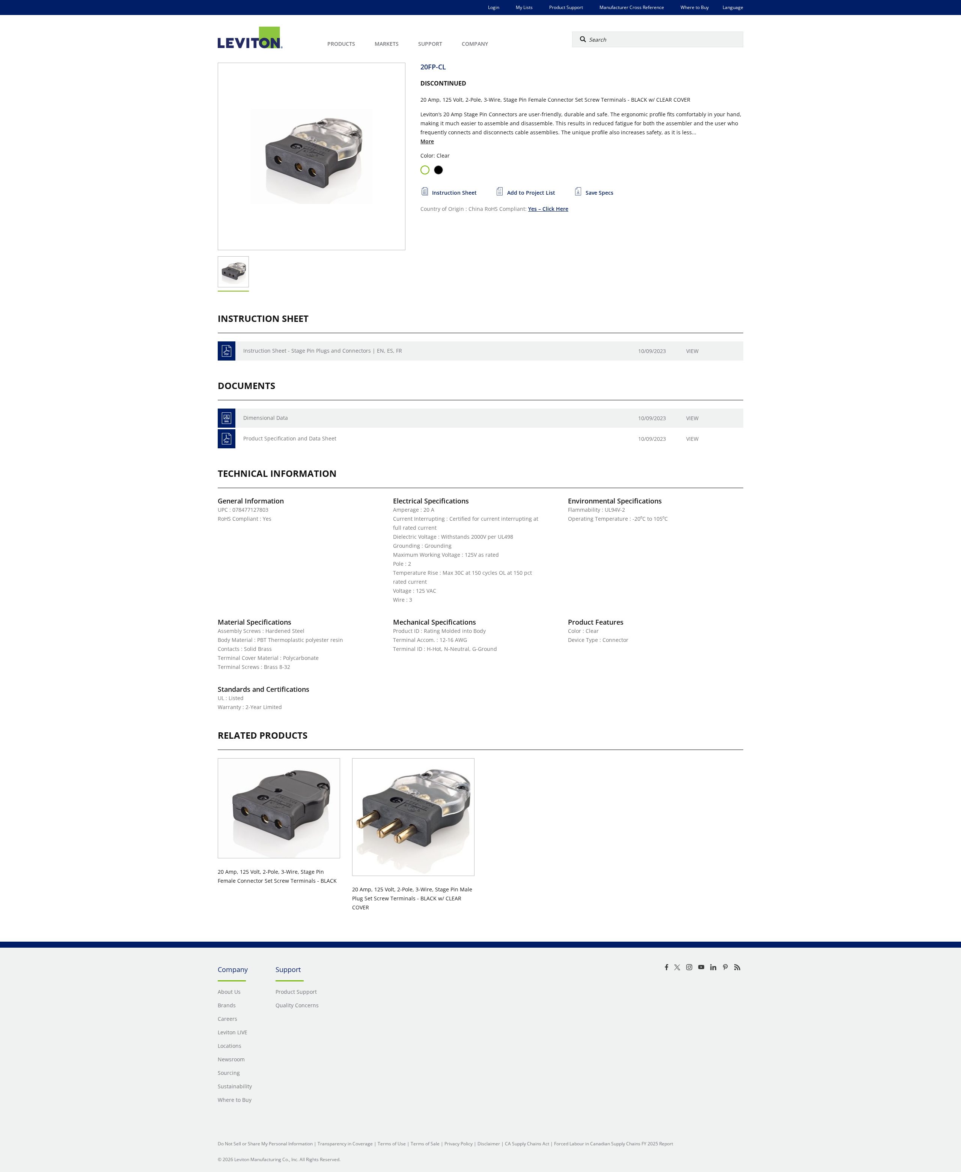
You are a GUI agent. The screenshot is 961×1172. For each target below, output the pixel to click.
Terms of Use (392, 1143)
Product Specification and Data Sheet (289, 438)
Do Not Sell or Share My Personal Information (265, 1143)
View (692, 351)
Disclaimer (488, 1143)
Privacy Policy (458, 1143)
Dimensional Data (265, 417)
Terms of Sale (425, 1143)
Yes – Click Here (548, 208)
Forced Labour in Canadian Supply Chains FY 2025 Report (613, 1143)
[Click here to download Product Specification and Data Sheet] (226, 438)
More (427, 141)
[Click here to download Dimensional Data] (226, 418)
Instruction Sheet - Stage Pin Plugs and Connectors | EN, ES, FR (322, 350)
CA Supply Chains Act (527, 1143)
